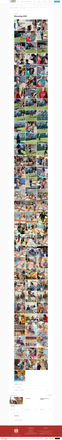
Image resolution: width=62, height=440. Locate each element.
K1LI (24, 7)
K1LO (21, 7)
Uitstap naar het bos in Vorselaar (44, 399)
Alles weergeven (50, 395)
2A (35, 7)
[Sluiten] (60, 438)
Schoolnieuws (16, 7)
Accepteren (57, 438)
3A (38, 7)
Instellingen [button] (46, 438)
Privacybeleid (5, 438)
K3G (30, 7)
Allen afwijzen (52, 438)
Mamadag (13, 405)
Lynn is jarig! (28, 398)
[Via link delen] (21, 387)
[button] (51, 7)
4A (40, 7)
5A (43, 7)
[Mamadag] (16, 400)
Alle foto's (11, 7)
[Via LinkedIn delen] (19, 387)
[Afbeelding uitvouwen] (19, 25)
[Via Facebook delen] (14, 387)
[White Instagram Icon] (16, 428)
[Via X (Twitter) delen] (16, 387)
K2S (27, 7)
